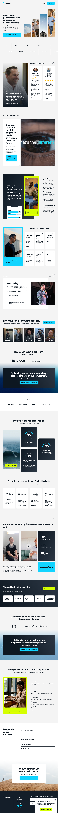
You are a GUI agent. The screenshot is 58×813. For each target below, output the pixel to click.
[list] (42, 86)
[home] (7, 3)
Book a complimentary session (10, 35)
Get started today (31, 212)
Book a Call (50, 3)
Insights (44, 3)
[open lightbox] (38, 142)
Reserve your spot (46, 809)
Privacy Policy (19, 802)
